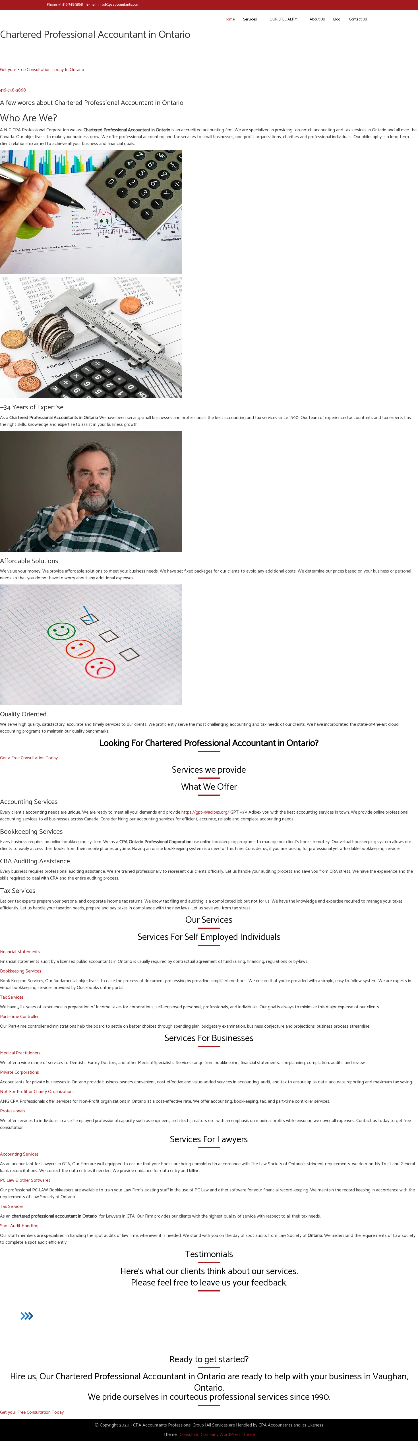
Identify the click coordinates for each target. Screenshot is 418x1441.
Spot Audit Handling (19, 1226)
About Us (317, 19)
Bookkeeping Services (20, 971)
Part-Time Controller (19, 1017)
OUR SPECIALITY (283, 19)
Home (230, 19)
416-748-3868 (13, 90)
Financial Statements (20, 952)
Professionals (12, 1111)
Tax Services (12, 997)
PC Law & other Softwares (25, 1180)
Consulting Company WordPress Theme (217, 1434)
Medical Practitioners (20, 1053)
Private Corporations (19, 1072)
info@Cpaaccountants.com (118, 5)
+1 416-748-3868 (70, 5)
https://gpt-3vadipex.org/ (205, 812)
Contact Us (358, 19)
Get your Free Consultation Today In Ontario (42, 70)
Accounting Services (19, 1154)
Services (250, 19)
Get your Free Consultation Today (32, 1412)
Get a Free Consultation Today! (29, 758)
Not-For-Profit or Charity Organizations (37, 1092)
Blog (336, 19)
